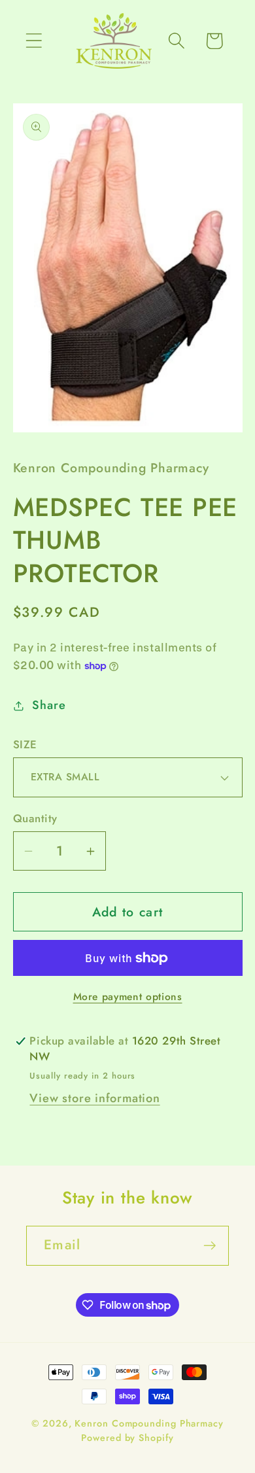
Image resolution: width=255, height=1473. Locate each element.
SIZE (25, 744)
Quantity (35, 818)
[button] (33, 41)
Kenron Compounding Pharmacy (149, 1423)
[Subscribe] (209, 1246)
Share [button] (48, 705)
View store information (94, 1098)
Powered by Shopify (127, 1437)
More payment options (127, 997)
